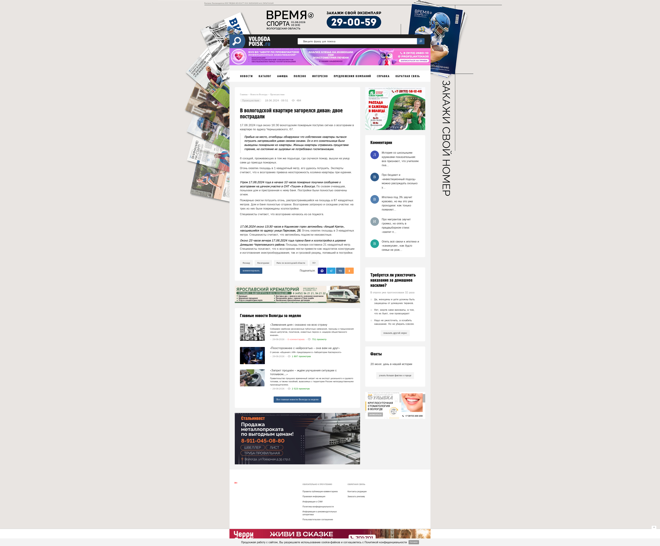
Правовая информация (313, 496)
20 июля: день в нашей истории (391, 364)
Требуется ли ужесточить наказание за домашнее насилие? (393, 280)
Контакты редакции (357, 491)
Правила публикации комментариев (320, 491)
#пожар (246, 263)
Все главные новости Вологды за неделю (297, 399)
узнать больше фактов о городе (395, 375)
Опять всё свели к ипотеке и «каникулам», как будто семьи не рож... (400, 246)
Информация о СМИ (312, 501)
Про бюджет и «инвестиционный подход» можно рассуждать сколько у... (399, 181)
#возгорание (263, 263)
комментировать (251, 270)
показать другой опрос (395, 333)
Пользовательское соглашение (317, 519)
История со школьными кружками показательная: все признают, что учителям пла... (400, 159)
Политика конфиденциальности (318, 506)
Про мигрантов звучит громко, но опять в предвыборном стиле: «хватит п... (396, 226)
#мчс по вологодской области (291, 263)
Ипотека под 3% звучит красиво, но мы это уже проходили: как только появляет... (397, 203)
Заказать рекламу (356, 496)
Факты (376, 354)
